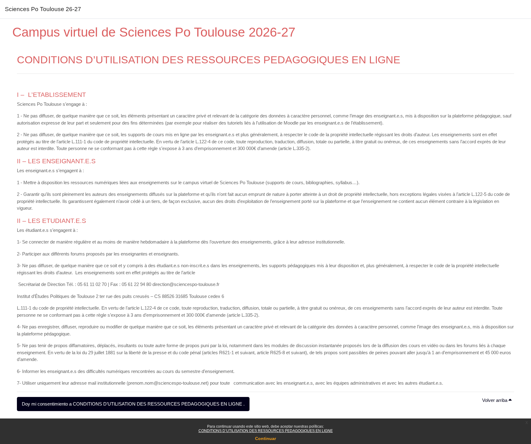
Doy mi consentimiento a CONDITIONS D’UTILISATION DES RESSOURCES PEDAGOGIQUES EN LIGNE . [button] (133, 403)
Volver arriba (495, 400)
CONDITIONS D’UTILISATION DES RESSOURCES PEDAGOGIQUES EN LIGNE (266, 431)
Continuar (265, 438)
